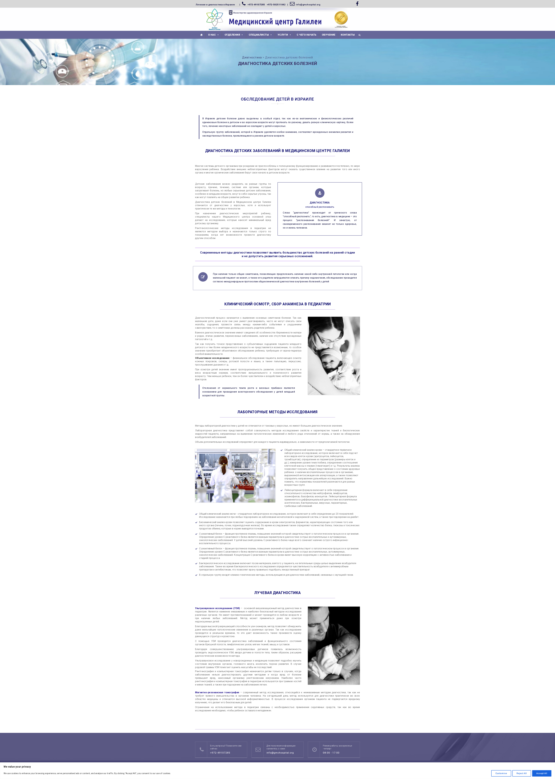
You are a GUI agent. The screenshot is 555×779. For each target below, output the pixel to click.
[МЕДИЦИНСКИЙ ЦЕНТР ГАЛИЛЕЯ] (278, 19)
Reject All (522, 773)
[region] (277, 770)
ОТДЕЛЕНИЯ (232, 34)
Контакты (348, 34)
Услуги (283, 34)
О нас (212, 34)
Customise (501, 773)
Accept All (541, 773)
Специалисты (259, 34)
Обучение (328, 34)
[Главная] (201, 35)
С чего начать (307, 34)
